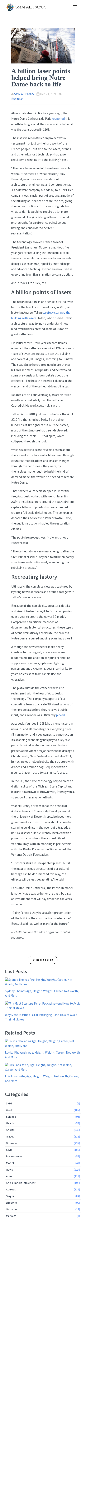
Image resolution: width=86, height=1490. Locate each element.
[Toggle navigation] (75, 7)
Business (17, 99)
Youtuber (43, 1209)
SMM (43, 1103)
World (43, 1110)
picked (60, 715)
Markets (43, 1216)
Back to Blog (44, 960)
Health (43, 1123)
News (43, 1169)
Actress (43, 1189)
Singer (43, 1196)
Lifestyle (43, 1202)
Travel (43, 1136)
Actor (43, 1176)
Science (43, 1116)
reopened (58, 119)
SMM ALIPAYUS (24, 94)
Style (43, 1150)
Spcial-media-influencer (43, 1183)
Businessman (43, 1156)
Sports (43, 1130)
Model (43, 1163)
